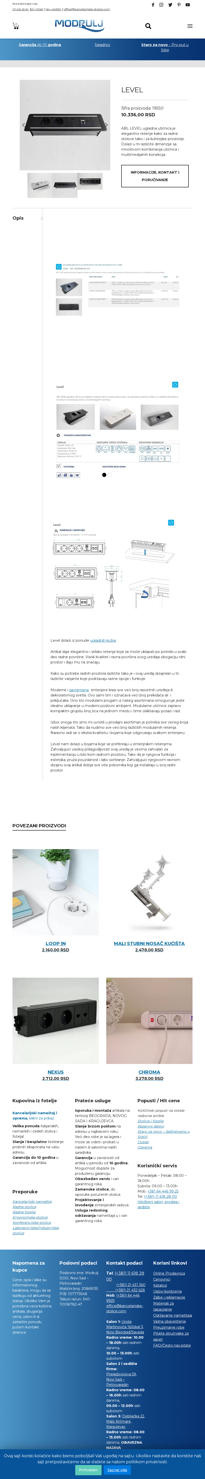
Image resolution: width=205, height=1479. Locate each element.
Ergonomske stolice (30, 1217)
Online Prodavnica (169, 1273)
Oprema (145, 1147)
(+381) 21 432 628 (125, 1290)
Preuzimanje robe (168, 1327)
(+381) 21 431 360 (131, 1285)
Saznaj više (117, 1470)
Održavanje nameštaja (172, 1315)
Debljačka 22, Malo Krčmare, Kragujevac (125, 1421)
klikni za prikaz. (34, 1116)
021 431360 (36, 9)
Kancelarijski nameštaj (32, 1201)
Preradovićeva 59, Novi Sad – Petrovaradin (121, 1379)
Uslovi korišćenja (167, 1291)
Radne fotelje (24, 1212)
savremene (79, 690)
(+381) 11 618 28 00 (160, 1196)
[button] (23, 125)
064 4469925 (53, 9)
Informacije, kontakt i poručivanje (155, 176)
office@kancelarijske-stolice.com (87, 9)
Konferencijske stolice (31, 1222)
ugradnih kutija (103, 640)
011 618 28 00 (20, 9)
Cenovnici (161, 1279)
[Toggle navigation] (190, 26)
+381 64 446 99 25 (162, 1191)
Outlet (143, 1142)
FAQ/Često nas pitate (172, 1345)
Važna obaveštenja (169, 1321)
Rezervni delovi (151, 1126)
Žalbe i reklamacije (169, 1297)
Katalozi (160, 1285)
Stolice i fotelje (151, 1121)
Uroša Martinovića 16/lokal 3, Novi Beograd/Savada (125, 1326)
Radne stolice (24, 1207)
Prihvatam (88, 1470)
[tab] (27, 218)
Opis (18, 218)
